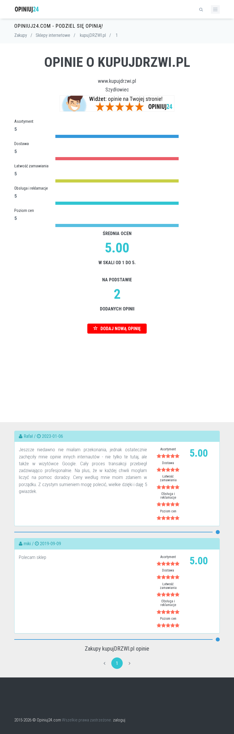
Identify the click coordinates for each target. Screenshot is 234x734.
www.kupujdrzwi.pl (117, 81)
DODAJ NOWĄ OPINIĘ (120, 328)
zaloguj (119, 720)
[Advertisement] (117, 374)
